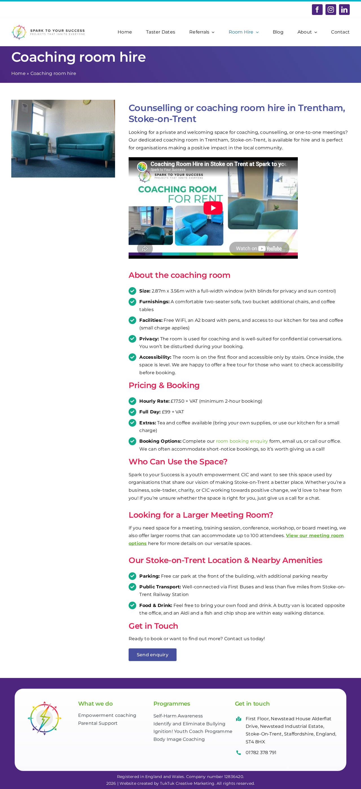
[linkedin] (344, 9)
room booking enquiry (242, 441)
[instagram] (330, 9)
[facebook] (317, 9)
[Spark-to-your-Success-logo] (48, 26)
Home (18, 73)
